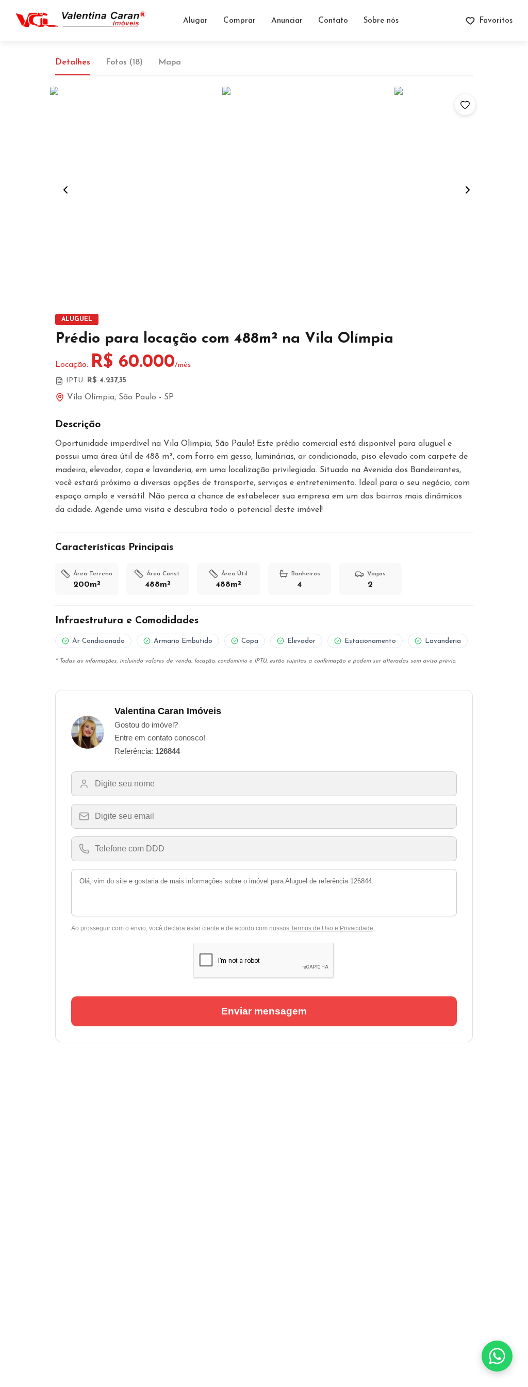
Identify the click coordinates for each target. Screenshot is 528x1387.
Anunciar (287, 21)
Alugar (195, 21)
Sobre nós (381, 21)
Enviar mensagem (264, 1011)
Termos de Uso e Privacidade (331, 928)
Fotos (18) (124, 62)
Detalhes (72, 62)
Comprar (239, 21)
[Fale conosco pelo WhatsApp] (497, 1356)
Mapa (169, 62)
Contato (333, 21)
